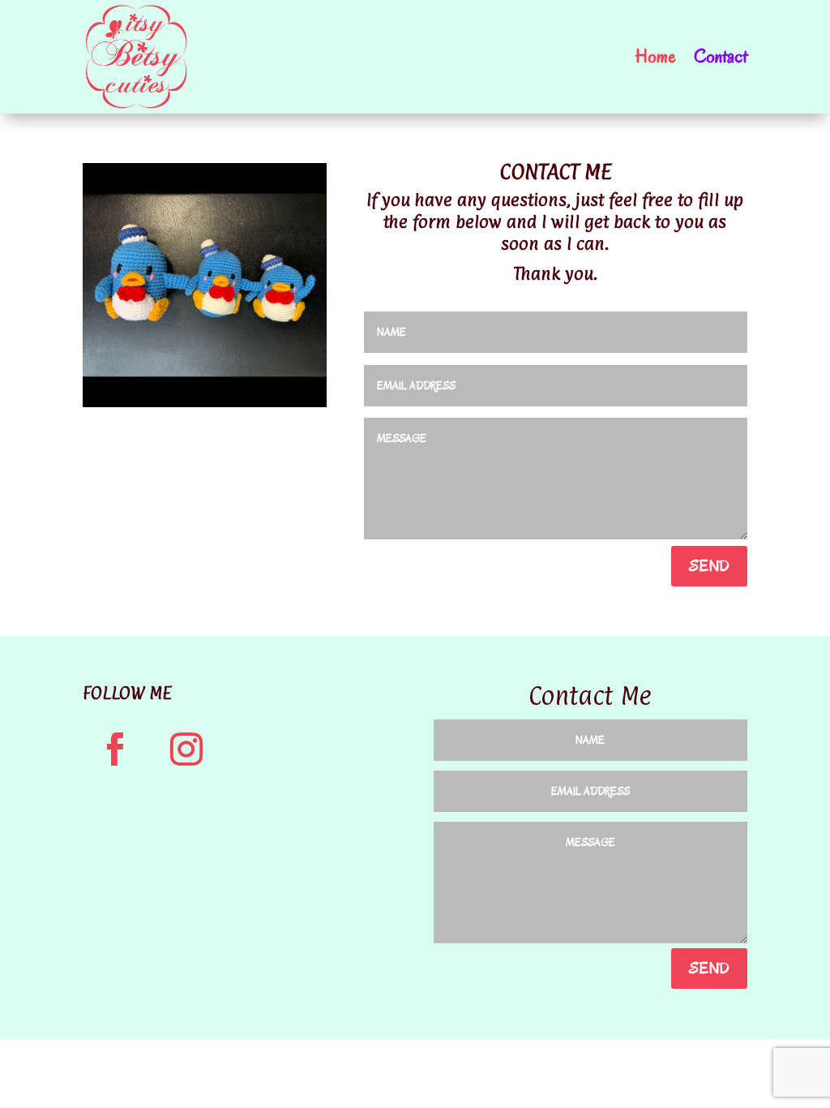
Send (709, 566)
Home (655, 56)
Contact (720, 56)
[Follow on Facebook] (115, 749)
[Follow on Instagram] (186, 749)
